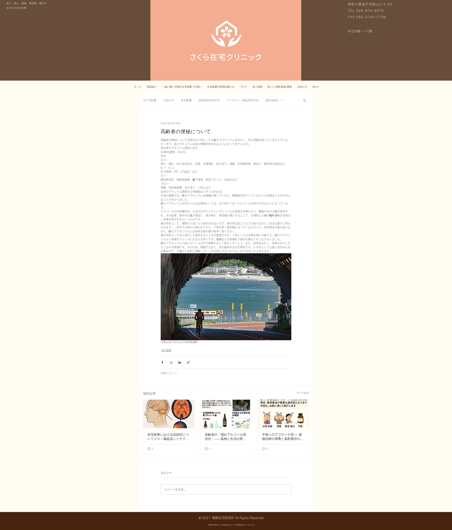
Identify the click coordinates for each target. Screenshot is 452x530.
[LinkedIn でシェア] (179, 362)
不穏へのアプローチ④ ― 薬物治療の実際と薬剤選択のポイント (282, 437)
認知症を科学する (209, 100)
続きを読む (272, 100)
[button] (304, 100)
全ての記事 (149, 100)
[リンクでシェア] (188, 362)
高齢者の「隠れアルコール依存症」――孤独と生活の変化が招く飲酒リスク (225, 437)
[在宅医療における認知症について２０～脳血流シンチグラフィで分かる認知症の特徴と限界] (168, 414)
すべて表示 (303, 393)
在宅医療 (186, 100)
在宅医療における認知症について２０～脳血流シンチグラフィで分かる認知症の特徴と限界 (168, 437)
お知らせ (168, 100)
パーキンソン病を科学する (243, 100)
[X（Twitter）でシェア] (171, 362)
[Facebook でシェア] (162, 362)
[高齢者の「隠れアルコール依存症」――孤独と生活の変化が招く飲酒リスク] (226, 414)
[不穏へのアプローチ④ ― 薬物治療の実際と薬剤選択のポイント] (283, 414)
